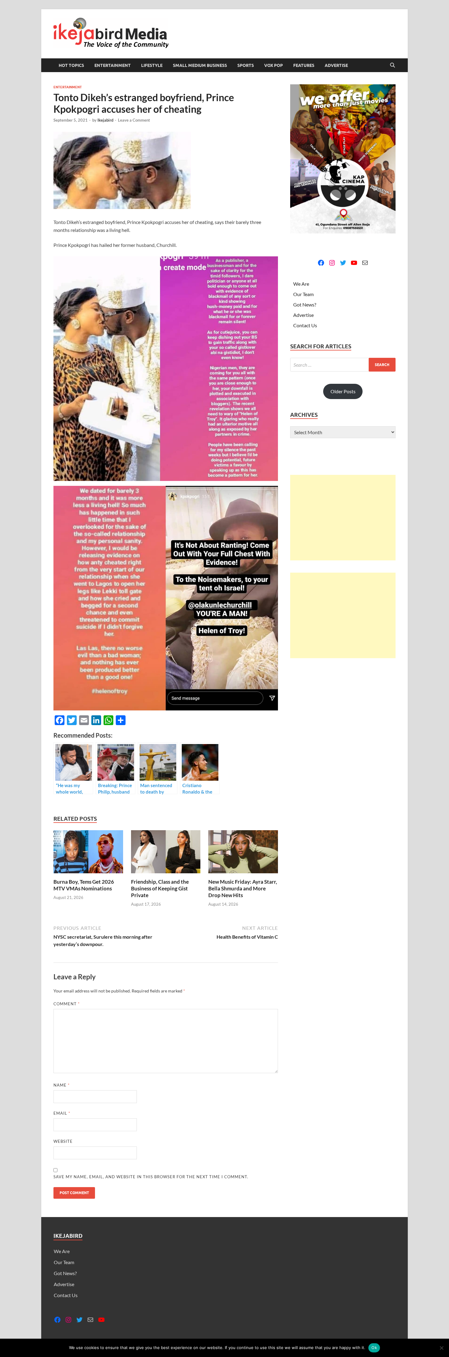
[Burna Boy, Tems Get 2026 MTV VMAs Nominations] (88, 853)
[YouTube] (354, 262)
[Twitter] (343, 262)
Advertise (336, 65)
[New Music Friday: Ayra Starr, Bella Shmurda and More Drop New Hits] (243, 853)
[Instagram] (332, 262)
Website (63, 1141)
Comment (66, 1003)
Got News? (304, 304)
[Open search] (392, 65)
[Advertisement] (343, 517)
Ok (374, 1347)
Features (303, 65)
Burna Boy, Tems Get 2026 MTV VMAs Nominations (83, 885)
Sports (245, 65)
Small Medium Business (200, 65)
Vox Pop (273, 65)
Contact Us (305, 325)
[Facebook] (321, 262)
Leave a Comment (134, 120)
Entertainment (112, 65)
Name (61, 1085)
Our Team (303, 294)
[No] (441, 1348)
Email (61, 1113)
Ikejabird (105, 120)
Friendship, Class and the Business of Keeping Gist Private (160, 888)
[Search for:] (343, 365)
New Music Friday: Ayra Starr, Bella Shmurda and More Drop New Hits (242, 888)
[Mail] (365, 262)
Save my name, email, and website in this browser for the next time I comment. (150, 1176)
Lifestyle (151, 65)
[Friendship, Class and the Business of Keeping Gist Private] (166, 853)
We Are (301, 284)
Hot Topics (71, 65)
